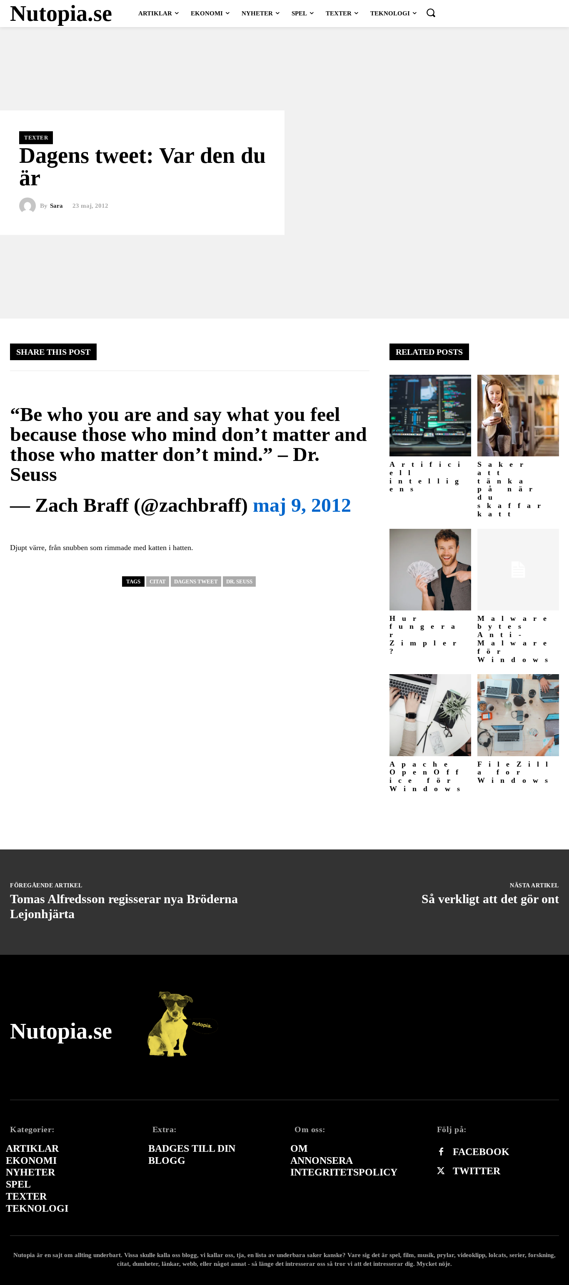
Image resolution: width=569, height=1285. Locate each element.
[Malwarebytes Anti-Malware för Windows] (518, 569)
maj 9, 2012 (302, 505)
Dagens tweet (196, 581)
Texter (36, 137)
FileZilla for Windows (516, 772)
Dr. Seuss (239, 581)
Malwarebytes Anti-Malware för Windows (515, 639)
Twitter (476, 1170)
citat (158, 581)
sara (56, 206)
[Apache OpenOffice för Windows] (430, 715)
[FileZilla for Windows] (518, 715)
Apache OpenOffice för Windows (428, 776)
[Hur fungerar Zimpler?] (430, 569)
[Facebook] (441, 1152)
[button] (431, 12)
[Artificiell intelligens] (430, 415)
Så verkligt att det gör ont (490, 899)
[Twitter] (441, 1171)
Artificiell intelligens (428, 476)
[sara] (29, 206)
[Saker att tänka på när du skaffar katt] (518, 415)
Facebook (481, 1151)
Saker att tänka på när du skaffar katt (512, 489)
